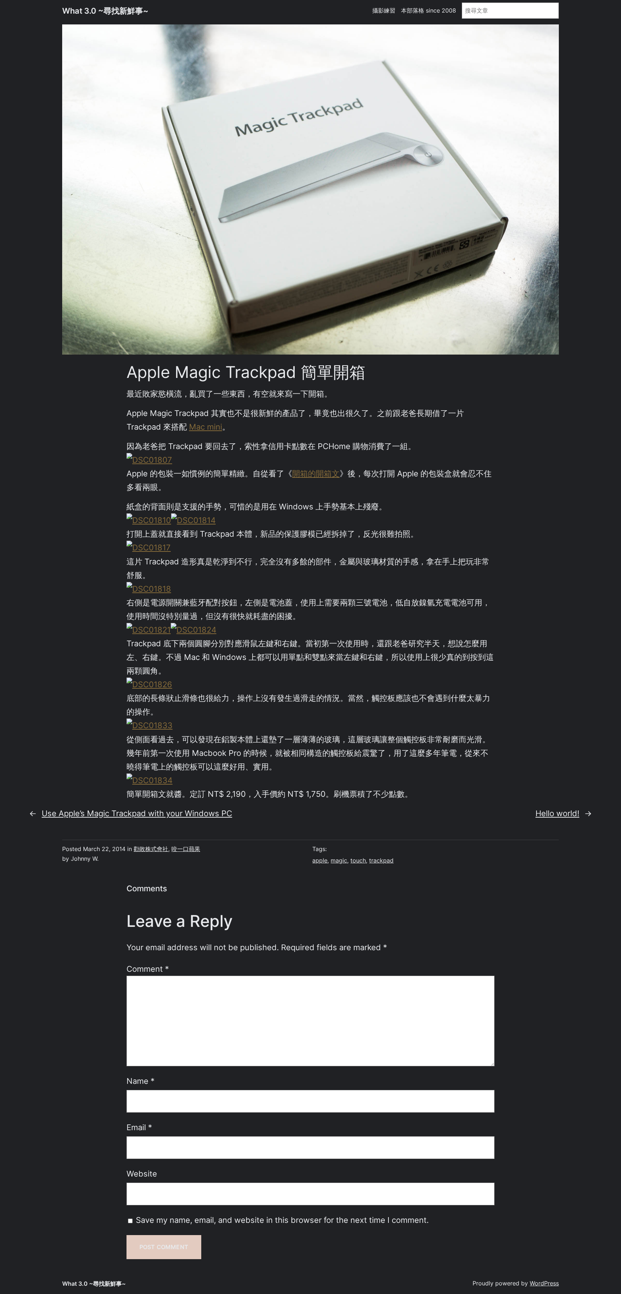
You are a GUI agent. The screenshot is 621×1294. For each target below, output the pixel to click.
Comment (147, 969)
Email (139, 1127)
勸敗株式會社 (151, 848)
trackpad (381, 860)
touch (358, 860)
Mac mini (205, 426)
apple (319, 860)
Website (141, 1173)
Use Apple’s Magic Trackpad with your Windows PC (137, 813)
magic (339, 860)
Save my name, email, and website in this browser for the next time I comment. (282, 1220)
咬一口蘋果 (185, 848)
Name (140, 1081)
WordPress (544, 1283)
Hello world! (557, 813)
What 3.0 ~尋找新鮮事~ (105, 10)
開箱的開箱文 (316, 473)
